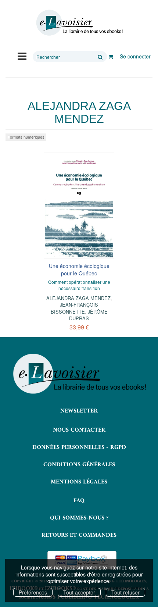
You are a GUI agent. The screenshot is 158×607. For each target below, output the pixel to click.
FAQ (79, 501)
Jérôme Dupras (88, 315)
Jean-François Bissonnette (74, 308)
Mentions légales (79, 482)
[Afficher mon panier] (110, 56)
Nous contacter (79, 430)
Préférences (33, 592)
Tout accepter (79, 592)
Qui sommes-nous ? (79, 518)
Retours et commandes (79, 535)
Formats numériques (25, 137)
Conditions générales (79, 465)
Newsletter (79, 411)
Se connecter (135, 56)
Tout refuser (125, 592)
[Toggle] (22, 55)
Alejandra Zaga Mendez (78, 297)
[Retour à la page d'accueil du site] (79, 23)
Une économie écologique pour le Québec (79, 269)
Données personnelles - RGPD (79, 447)
